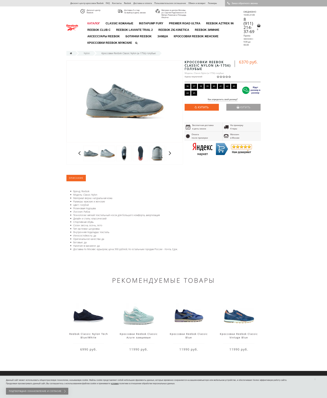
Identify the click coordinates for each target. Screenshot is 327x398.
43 (234, 86)
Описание (76, 178)
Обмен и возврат (197, 3)
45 (194, 93)
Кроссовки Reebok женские (196, 36)
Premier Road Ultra (184, 23)
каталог (93, 23)
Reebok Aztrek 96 (220, 23)
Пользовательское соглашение (170, 3)
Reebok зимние (207, 29)
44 (187, 93)
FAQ (108, 3)
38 (201, 86)
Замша (162, 36)
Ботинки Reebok (139, 36)
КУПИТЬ (203, 107)
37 (194, 86)
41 (221, 86)
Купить (245, 107)
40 (214, 86)
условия (115, 383)
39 (207, 86)
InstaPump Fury (151, 23)
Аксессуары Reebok (103, 36)
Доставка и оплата (142, 3)
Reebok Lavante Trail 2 (134, 29)
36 (187, 86)
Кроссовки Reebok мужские (109, 42)
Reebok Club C (99, 29)
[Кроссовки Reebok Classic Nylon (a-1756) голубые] (91, 153)
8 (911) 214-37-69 (249, 25)
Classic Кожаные (119, 23)
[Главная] (71, 53)
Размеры (212, 3)
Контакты (117, 3)
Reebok (127, 3)
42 (227, 86)
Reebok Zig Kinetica (173, 29)
